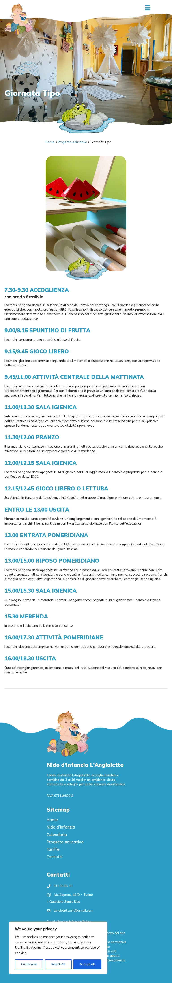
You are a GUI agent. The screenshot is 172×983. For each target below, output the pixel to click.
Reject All (58, 964)
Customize (29, 964)
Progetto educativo (72, 142)
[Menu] (147, 7)
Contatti (54, 857)
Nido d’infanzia (61, 827)
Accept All (87, 964)
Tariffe (53, 849)
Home (50, 142)
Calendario (57, 835)
